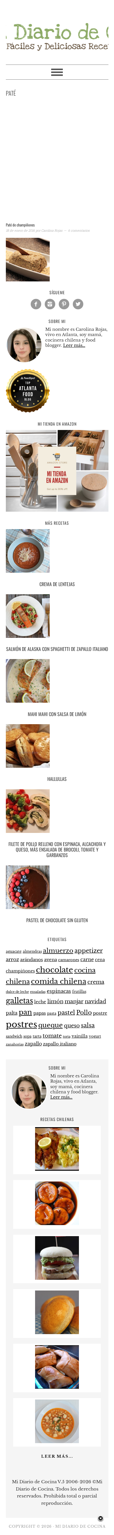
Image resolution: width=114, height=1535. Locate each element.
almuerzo (58, 950)
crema (95, 982)
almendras (32, 951)
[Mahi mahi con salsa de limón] (57, 682)
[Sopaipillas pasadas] (57, 1223)
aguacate (14, 951)
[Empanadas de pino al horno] (57, 1387)
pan (25, 1012)
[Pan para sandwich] (57, 1332)
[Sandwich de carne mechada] (57, 1278)
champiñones (20, 971)
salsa (88, 1025)
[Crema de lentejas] (57, 552)
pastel (66, 1012)
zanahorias (15, 1044)
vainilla (80, 1036)
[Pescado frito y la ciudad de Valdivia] (57, 1169)
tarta (37, 1036)
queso (72, 1025)
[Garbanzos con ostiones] (57, 1441)
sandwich (14, 1036)
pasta (51, 1013)
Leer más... (57, 1456)
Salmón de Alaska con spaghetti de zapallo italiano (57, 648)
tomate (52, 1036)
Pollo (84, 1012)
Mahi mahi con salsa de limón (57, 714)
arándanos (31, 959)
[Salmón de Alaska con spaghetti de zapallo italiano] (57, 617)
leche (40, 1001)
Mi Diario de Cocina (57, 29)
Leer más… (74, 345)
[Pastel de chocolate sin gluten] (57, 888)
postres (21, 1024)
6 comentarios (78, 230)
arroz (12, 959)
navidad (95, 1001)
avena (50, 959)
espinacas (59, 991)
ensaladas (38, 992)
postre (100, 1013)
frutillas (79, 991)
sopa (27, 1036)
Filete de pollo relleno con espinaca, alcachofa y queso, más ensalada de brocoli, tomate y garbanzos (57, 849)
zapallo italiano (60, 1044)
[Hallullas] (57, 747)
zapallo (33, 1044)
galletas (19, 1000)
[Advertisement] (57, 160)
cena (100, 959)
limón (55, 1001)
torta (66, 1036)
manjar (74, 1001)
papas (39, 1013)
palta (12, 1013)
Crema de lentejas (57, 584)
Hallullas (57, 778)
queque (50, 1025)
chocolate (54, 969)
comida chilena (58, 981)
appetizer (89, 950)
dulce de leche (17, 992)
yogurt (95, 1036)
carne (87, 959)
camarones (68, 960)
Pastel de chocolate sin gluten (57, 920)
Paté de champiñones (20, 225)
